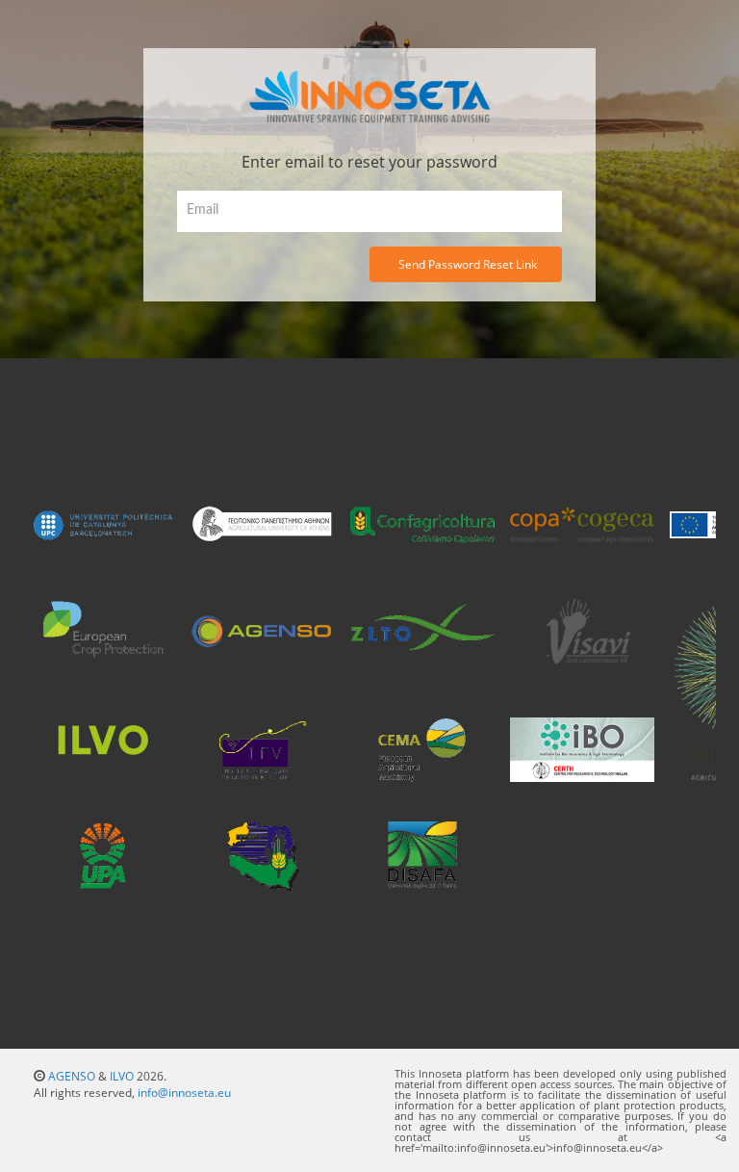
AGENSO (71, 1076)
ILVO (122, 1076)
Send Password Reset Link (467, 264)
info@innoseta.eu (184, 1092)
